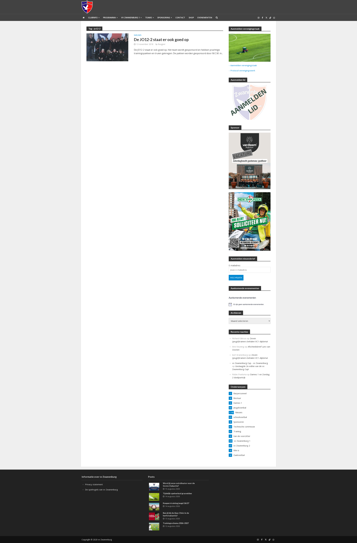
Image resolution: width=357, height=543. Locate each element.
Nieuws (137, 35)
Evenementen (204, 17)
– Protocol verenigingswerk (242, 70)
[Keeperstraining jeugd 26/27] (154, 506)
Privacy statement (94, 484)
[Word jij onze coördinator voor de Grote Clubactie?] (154, 486)
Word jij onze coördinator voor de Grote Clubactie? (179, 484)
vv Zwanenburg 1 (130, 17)
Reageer (161, 44)
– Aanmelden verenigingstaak (243, 65)
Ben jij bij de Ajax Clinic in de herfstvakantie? (176, 514)
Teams (148, 17)
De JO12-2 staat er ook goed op (161, 39)
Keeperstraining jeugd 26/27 (176, 503)
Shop (191, 17)
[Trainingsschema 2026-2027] (154, 526)
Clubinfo (93, 17)
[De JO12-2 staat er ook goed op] (107, 47)
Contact (180, 17)
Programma (109, 17)
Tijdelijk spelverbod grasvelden (177, 493)
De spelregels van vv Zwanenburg (101, 489)
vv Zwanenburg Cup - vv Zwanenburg (250, 363)
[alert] (250, 304)
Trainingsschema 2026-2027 (176, 523)
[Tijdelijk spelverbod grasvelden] (154, 496)
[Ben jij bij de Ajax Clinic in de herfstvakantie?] (154, 516)
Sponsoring (163, 17)
